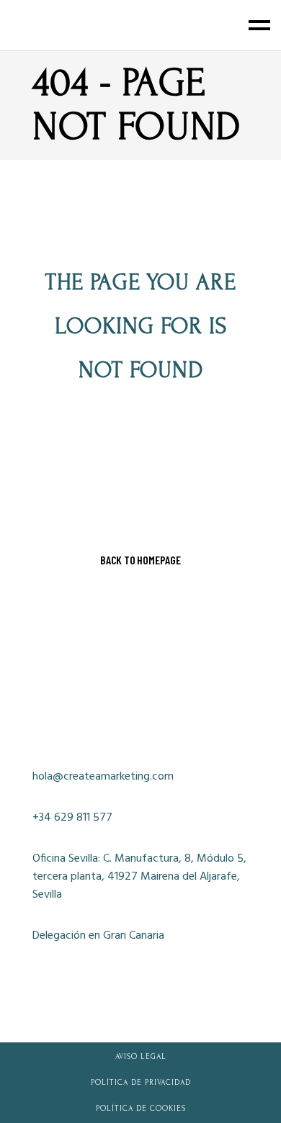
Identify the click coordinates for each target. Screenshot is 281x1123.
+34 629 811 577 (72, 818)
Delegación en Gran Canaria (98, 936)
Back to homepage (140, 560)
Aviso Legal (140, 1056)
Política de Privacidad (141, 1082)
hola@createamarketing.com (103, 777)
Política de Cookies (141, 1108)
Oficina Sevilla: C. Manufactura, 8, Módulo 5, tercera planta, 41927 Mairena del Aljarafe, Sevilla (139, 877)
